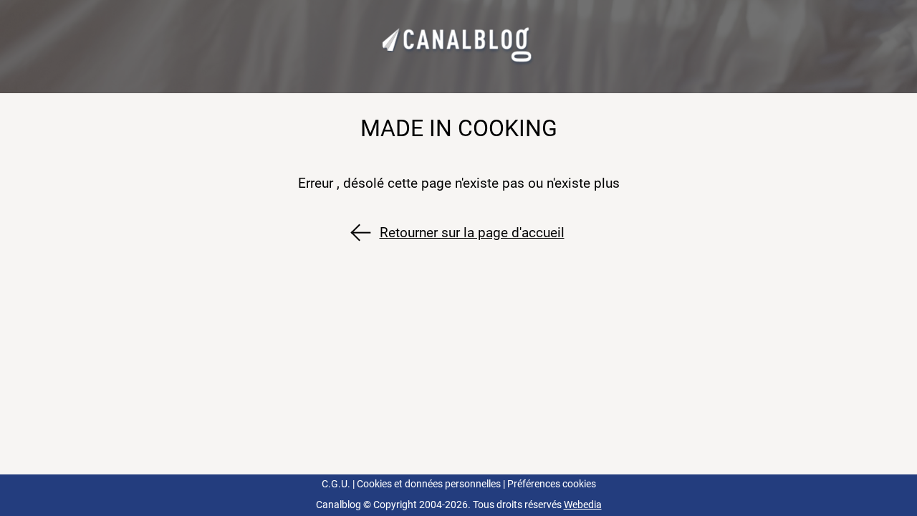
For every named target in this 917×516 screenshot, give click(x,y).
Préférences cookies (551, 484)
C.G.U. (336, 484)
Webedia (583, 505)
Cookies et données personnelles (429, 484)
